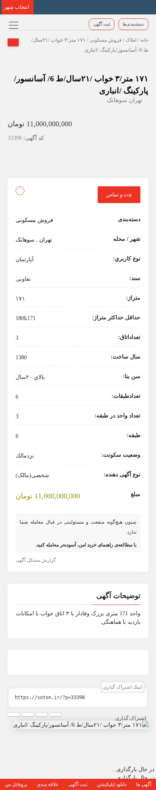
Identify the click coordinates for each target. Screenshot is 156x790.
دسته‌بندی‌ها (133, 24)
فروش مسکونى (106, 40)
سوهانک (117, 100)
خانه (144, 40)
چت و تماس (119, 194)
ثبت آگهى (101, 24)
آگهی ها (143, 784)
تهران (135, 100)
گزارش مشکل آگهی (36, 560)
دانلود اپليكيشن (111, 784)
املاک (131, 40)
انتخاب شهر (16, 7)
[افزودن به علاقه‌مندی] (20, 190)
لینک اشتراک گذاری (122, 687)
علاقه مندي (47, 784)
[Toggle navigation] (13, 25)
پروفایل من (16, 784)
